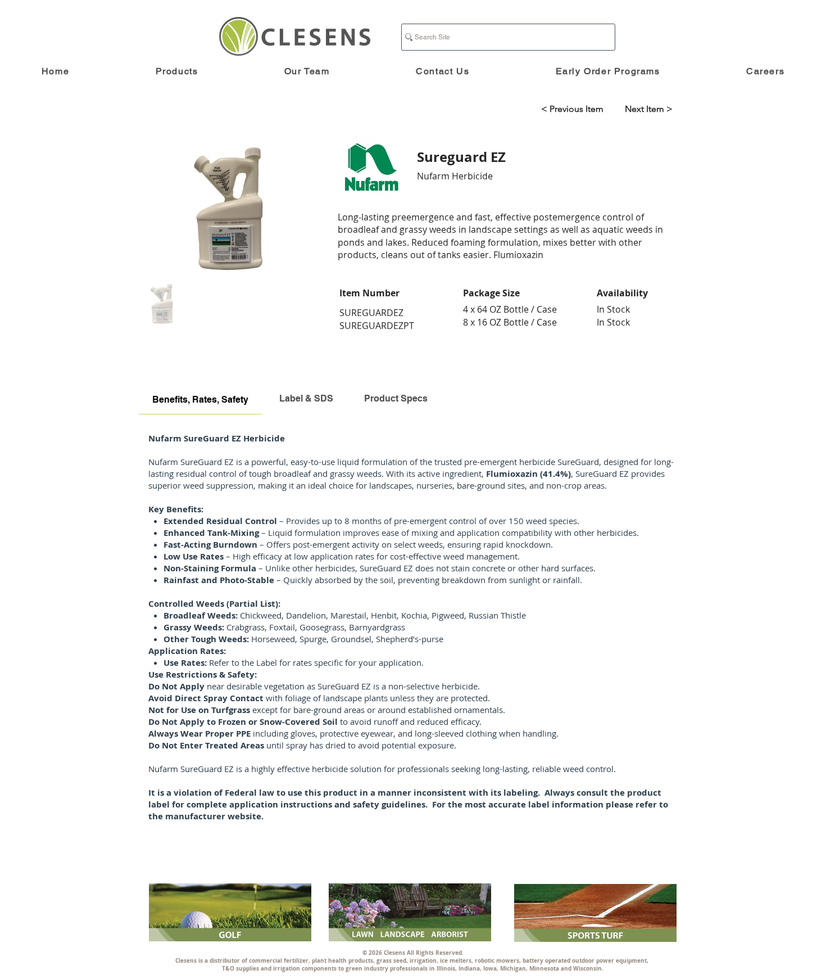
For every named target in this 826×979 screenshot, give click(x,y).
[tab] (200, 398)
